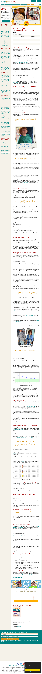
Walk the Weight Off (20, 437)
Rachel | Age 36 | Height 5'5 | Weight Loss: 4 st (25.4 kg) (5, 116)
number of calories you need (30, 406)
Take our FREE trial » (17, 577)
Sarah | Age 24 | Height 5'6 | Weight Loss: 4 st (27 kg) (5, 53)
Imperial (24, 589)
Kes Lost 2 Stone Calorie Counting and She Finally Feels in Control (5, 143)
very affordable (25, 182)
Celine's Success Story (4, 146)
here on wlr (19, 626)
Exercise (9, 4)
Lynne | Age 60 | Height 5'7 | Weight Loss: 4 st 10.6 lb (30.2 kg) (5, 68)
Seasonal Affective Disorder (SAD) (21, 62)
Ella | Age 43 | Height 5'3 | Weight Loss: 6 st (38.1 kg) (5, 32)
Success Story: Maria (4, 45)
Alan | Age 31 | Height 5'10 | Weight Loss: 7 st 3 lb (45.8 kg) (5, 64)
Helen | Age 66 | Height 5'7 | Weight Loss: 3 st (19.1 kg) (5, 123)
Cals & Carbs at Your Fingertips (22, 605)
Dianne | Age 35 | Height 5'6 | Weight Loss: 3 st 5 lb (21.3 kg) (5, 104)
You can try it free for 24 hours (28, 574)
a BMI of (23, 461)
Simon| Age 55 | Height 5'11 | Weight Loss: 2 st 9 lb (5, 87)
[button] (3, 15)
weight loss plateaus (29, 315)
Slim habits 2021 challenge (18, 429)
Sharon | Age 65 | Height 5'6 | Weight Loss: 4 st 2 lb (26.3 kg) (5, 40)
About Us (10, 665)
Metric (28, 589)
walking (18, 496)
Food (5, 4)
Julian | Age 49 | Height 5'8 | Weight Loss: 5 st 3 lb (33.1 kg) (5, 108)
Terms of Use (15, 665)
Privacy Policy (21, 665)
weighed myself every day (17, 310)
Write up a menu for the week (19, 535)
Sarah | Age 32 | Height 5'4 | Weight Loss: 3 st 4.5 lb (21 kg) (5, 76)
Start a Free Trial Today (19, 571)
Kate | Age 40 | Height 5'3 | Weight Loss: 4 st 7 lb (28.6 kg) (5, 61)
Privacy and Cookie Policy (30, 667)
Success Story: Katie (4, 153)
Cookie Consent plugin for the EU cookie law (32, 671)
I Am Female (19, 597)
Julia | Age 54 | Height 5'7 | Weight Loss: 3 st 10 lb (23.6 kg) (5, 80)
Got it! (32, 670)
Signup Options (30, 4)
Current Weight (26, 592)
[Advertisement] (21, 653)
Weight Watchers (16, 82)
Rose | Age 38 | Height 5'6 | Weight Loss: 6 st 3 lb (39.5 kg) (5, 119)
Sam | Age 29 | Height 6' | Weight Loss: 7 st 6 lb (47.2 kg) (5, 112)
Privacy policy (6, 641)
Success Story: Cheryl (4, 141)
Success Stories (23, 4)
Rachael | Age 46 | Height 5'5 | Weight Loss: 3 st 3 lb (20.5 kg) (5, 84)
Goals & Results (15, 4)
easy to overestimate (30, 421)
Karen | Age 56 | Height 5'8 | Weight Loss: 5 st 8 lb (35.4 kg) (5, 36)
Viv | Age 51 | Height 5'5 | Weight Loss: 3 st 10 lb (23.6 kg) (5, 91)
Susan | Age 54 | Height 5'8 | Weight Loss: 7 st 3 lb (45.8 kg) (5, 57)
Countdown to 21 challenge (30, 437)
